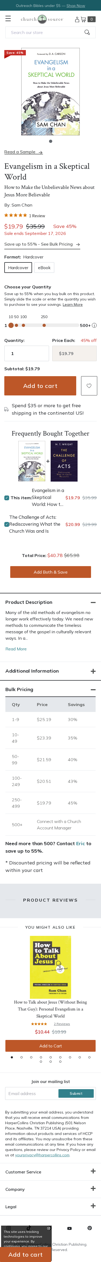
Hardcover (18, 267)
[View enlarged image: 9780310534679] (50, 91)
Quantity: (14, 340)
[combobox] (50, 32)
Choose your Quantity (27, 286)
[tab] (12, 1057)
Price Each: (63, 340)
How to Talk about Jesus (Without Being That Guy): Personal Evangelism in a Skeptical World (50, 1009)
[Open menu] (8, 18)
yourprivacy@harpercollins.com (42, 1155)
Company (15, 1189)
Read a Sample (19, 151)
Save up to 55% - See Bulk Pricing (38, 244)
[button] (50, 141)
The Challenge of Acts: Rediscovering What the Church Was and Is (34, 524)
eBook (44, 267)
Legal (10, 1206)
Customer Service (23, 1172)
